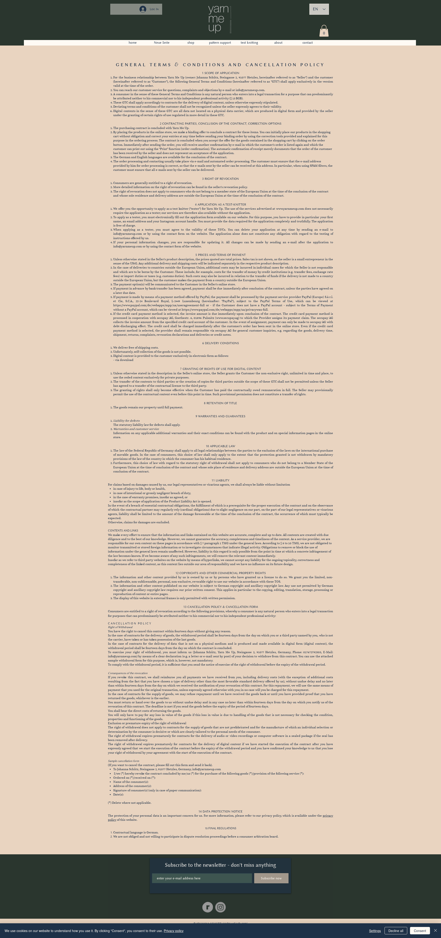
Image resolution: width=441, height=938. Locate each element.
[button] (324, 31)
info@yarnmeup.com (250, 90)
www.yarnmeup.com (290, 208)
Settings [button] (375, 930)
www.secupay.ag (227, 318)
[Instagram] (220, 907)
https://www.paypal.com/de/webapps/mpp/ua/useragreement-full (159, 305)
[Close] (435, 930)
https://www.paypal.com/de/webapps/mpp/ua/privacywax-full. (225, 309)
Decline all (395, 930)
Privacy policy (174, 930)
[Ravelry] (207, 907)
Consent (420, 930)
